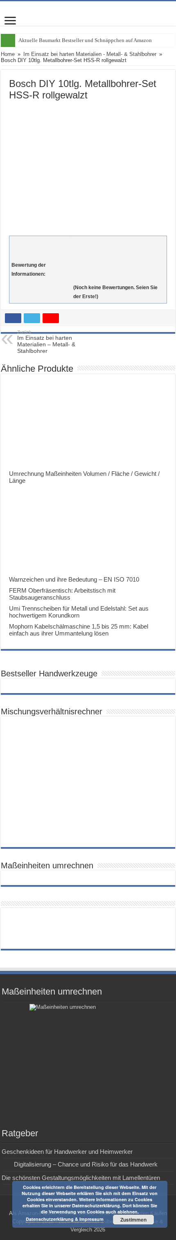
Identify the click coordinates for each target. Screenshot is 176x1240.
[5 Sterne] (119, 278)
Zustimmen (133, 1219)
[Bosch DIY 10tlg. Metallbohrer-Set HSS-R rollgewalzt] (88, 166)
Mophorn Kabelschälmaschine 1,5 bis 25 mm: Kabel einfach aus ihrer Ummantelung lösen (78, 630)
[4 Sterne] (119, 269)
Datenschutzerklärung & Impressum (65, 1219)
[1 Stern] (119, 242)
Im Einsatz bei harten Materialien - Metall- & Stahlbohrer (89, 54)
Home (8, 54)
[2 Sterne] (119, 251)
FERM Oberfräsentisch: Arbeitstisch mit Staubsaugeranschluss (62, 594)
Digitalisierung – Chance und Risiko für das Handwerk (86, 1164)
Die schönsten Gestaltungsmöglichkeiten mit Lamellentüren (81, 1177)
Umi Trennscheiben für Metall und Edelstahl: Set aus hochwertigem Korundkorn (79, 612)
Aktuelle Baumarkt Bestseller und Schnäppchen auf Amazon (85, 40)
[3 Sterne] (119, 260)
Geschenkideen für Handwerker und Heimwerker (67, 1151)
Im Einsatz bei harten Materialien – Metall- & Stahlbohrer (46, 342)
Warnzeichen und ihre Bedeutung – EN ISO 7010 (74, 579)
